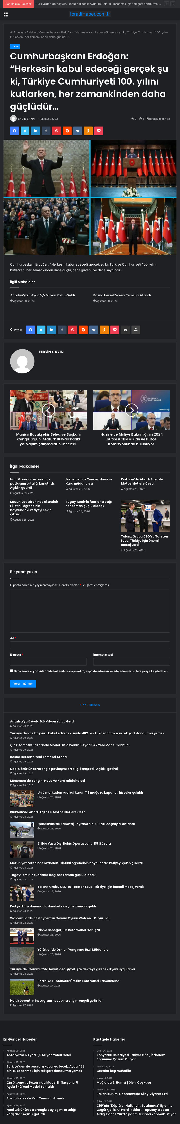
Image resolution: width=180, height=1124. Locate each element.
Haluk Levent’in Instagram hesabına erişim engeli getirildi (56, 1000)
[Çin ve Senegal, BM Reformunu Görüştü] (22, 936)
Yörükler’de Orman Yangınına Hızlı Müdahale (73, 949)
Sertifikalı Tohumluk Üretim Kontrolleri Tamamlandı (79, 981)
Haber (33, 32)
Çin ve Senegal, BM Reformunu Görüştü (69, 930)
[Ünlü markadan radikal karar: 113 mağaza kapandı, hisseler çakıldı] (22, 798)
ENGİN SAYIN (26, 118)
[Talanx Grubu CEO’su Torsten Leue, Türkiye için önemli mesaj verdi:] (145, 516)
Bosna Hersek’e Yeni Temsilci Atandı (122, 295)
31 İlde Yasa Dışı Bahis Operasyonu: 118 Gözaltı (74, 843)
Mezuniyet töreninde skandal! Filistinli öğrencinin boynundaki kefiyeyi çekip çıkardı (34, 508)
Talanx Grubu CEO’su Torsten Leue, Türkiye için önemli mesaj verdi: (144, 540)
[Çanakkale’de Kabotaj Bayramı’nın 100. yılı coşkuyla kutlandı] (22, 830)
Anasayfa (19, 32)
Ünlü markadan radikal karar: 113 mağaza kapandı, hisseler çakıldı (90, 792)
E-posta (16, 654)
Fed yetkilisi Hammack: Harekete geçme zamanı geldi (53, 906)
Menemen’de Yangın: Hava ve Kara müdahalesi (89, 481)
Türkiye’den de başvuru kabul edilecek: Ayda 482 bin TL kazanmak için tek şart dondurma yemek (87, 733)
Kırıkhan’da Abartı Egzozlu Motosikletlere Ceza (142, 481)
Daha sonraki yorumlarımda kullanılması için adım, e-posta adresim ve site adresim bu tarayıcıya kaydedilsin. (91, 671)
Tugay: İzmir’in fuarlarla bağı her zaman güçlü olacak (89, 504)
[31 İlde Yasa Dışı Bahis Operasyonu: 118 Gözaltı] (22, 849)
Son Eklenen (90, 705)
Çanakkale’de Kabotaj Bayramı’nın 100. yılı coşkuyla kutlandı (86, 824)
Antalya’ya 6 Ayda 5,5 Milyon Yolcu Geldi (42, 295)
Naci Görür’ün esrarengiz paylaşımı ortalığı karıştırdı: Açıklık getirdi (32, 483)
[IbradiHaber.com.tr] (90, 14)
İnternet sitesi (103, 654)
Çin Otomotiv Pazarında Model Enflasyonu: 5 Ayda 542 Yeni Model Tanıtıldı (70, 745)
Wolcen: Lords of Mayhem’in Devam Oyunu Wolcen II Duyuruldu (60, 918)
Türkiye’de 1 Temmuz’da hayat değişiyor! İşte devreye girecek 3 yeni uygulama (72, 969)
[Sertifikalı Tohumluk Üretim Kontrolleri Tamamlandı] (22, 987)
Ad (13, 638)
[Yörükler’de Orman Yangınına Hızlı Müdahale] (22, 955)
